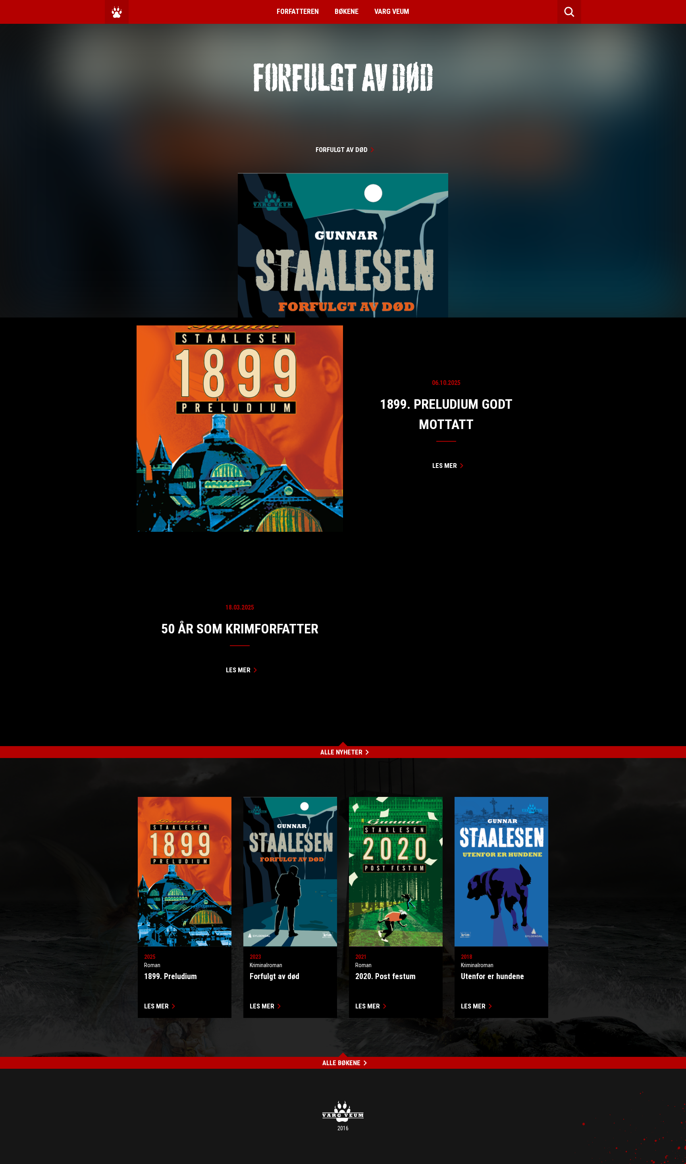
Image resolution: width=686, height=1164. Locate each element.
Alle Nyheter (341, 752)
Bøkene (346, 11)
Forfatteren (298, 11)
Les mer (444, 465)
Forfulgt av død (342, 150)
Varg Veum (391, 11)
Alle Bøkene (341, 1063)
